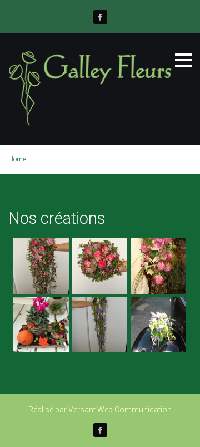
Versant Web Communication (120, 409)
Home (17, 159)
